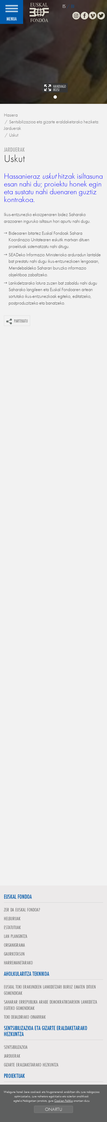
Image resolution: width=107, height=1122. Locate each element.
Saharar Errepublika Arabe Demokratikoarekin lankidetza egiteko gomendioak (50, 1005)
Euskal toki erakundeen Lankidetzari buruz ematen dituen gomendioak (50, 990)
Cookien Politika (63, 1101)
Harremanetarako (18, 962)
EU (72, 6)
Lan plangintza (15, 936)
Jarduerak (12, 1056)
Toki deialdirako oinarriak (25, 1017)
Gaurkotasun (14, 954)
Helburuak (12, 918)
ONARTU (53, 1109)
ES (64, 6)
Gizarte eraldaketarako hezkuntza (31, 1064)
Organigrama (14, 945)
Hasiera (11, 115)
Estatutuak (12, 927)
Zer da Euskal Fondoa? (22, 909)
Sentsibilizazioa (16, 1047)
